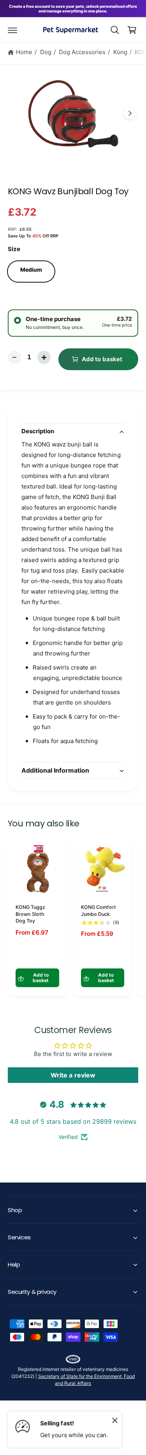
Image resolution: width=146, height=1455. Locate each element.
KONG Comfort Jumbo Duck (98, 910)
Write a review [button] (73, 1075)
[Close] (115, 1420)
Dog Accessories (82, 52)
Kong (120, 52)
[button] (12, 30)
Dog (45, 52)
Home (24, 52)
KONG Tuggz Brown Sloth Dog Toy (30, 914)
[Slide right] (129, 113)
